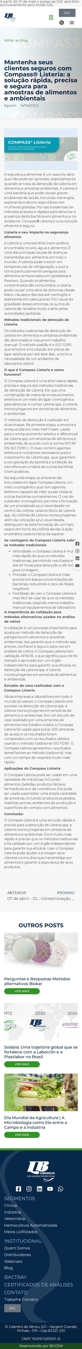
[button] (51, 17)
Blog (8, 1268)
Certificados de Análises (38, 1285)
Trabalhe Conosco (21, 1299)
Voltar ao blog (16, 40)
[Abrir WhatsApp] (71, 1338)
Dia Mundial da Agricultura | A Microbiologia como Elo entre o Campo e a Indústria (35, 1122)
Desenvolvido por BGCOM (41, 1346)
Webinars (13, 1261)
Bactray (15, 1277)
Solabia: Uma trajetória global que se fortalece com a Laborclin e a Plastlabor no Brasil (41, 1052)
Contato (16, 1292)
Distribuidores (17, 1255)
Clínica (10, 1205)
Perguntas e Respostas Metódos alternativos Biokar (37, 981)
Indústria (12, 1212)
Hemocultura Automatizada (30, 1225)
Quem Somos (17, 1248)
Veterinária (14, 1219)
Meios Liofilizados (20, 1232)
